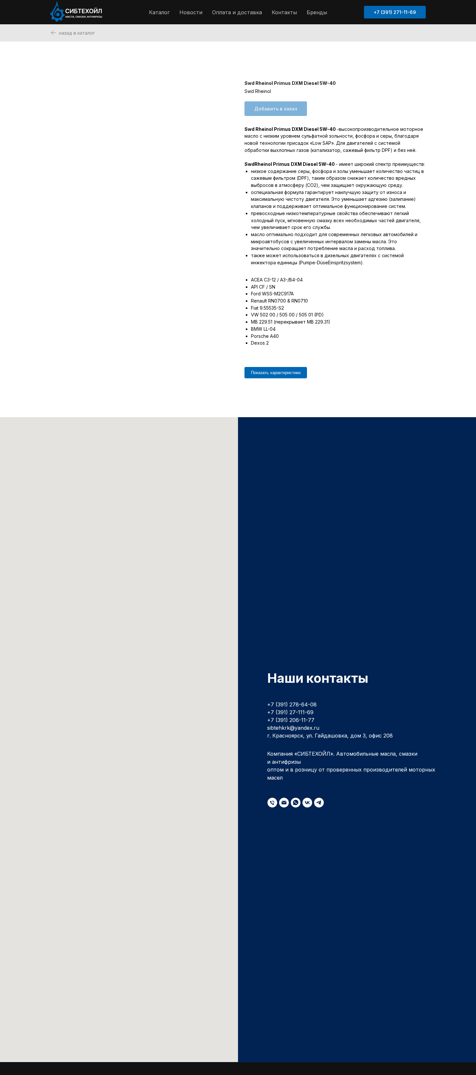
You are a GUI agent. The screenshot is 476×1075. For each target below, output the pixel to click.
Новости (190, 12)
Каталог (159, 12)
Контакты (284, 12)
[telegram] (319, 802)
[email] (284, 802)
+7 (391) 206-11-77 (290, 720)
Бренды (317, 12)
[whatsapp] (295, 802)
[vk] (307, 802)
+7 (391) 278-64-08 (292, 704)
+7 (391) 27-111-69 (290, 712)
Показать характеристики (275, 372)
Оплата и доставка (237, 12)
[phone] (272, 802)
